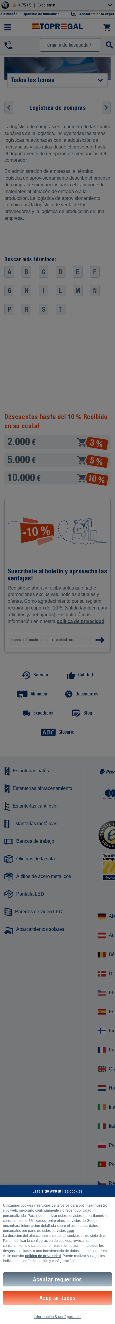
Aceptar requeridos (57, 1279)
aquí (70, 1231)
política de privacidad (43, 1256)
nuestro (100, 1205)
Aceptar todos (58, 1297)
